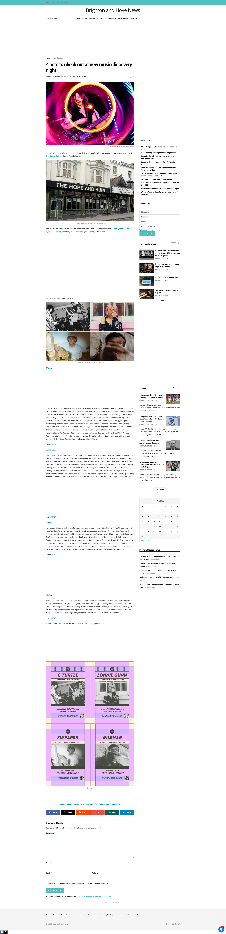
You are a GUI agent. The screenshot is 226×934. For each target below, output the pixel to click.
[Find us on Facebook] (163, 18)
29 (177, 531)
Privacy (82, 915)
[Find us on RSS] (175, 18)
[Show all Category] (178, 243)
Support (59, 2)
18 (154, 526)
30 (142, 536)
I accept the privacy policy (151, 230)
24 (148, 531)
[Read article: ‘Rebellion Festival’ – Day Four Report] (146, 294)
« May (142, 540)
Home (48, 58)
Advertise (134, 18)
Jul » (147, 540)
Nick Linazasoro (54, 76)
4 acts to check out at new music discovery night (160, 189)
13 (165, 521)
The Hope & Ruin (53, 156)
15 (177, 521)
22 (177, 526)
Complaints (92, 915)
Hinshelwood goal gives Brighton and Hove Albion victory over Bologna (151, 464)
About (47, 2)
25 (154, 531)
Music (173, 243)
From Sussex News (151, 550)
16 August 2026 (162, 280)
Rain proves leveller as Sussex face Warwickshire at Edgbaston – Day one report (151, 419)
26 (160, 531)
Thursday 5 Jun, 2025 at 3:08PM (75, 76)
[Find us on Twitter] (167, 18)
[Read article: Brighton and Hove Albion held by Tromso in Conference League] (173, 399)
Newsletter (66, 2)
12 (160, 521)
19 (160, 526)
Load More (160, 301)
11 (154, 521)
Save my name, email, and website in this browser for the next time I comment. (78, 883)
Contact (54, 2)
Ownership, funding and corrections (111, 915)
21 (171, 526)
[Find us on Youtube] (171, 18)
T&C (136, 915)
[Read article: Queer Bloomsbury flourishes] (146, 281)
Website (95, 873)
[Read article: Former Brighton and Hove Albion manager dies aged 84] (173, 445)
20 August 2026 (162, 259)
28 (171, 531)
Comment (50, 833)
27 (165, 531)
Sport (102, 18)
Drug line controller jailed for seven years (157, 179)
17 (148, 526)
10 (148, 521)
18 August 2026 (147, 446)
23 (142, 531)
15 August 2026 (147, 470)
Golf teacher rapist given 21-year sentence (156, 577)
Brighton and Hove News (113, 10)
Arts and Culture (90, 18)
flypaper (49, 232)
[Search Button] (158, 18)
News (79, 18)
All (168, 243)
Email (49, 873)
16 (142, 526)
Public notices (123, 18)
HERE (53, 444)
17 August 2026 (162, 270)
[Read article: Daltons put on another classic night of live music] (146, 268)
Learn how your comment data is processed (94, 896)
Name (49, 862)
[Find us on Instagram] (179, 18)
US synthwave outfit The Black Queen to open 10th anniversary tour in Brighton (167, 253)
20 (165, 526)
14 (171, 521)
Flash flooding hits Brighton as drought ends (158, 153)
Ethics (130, 915)
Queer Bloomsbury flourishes (166, 277)
